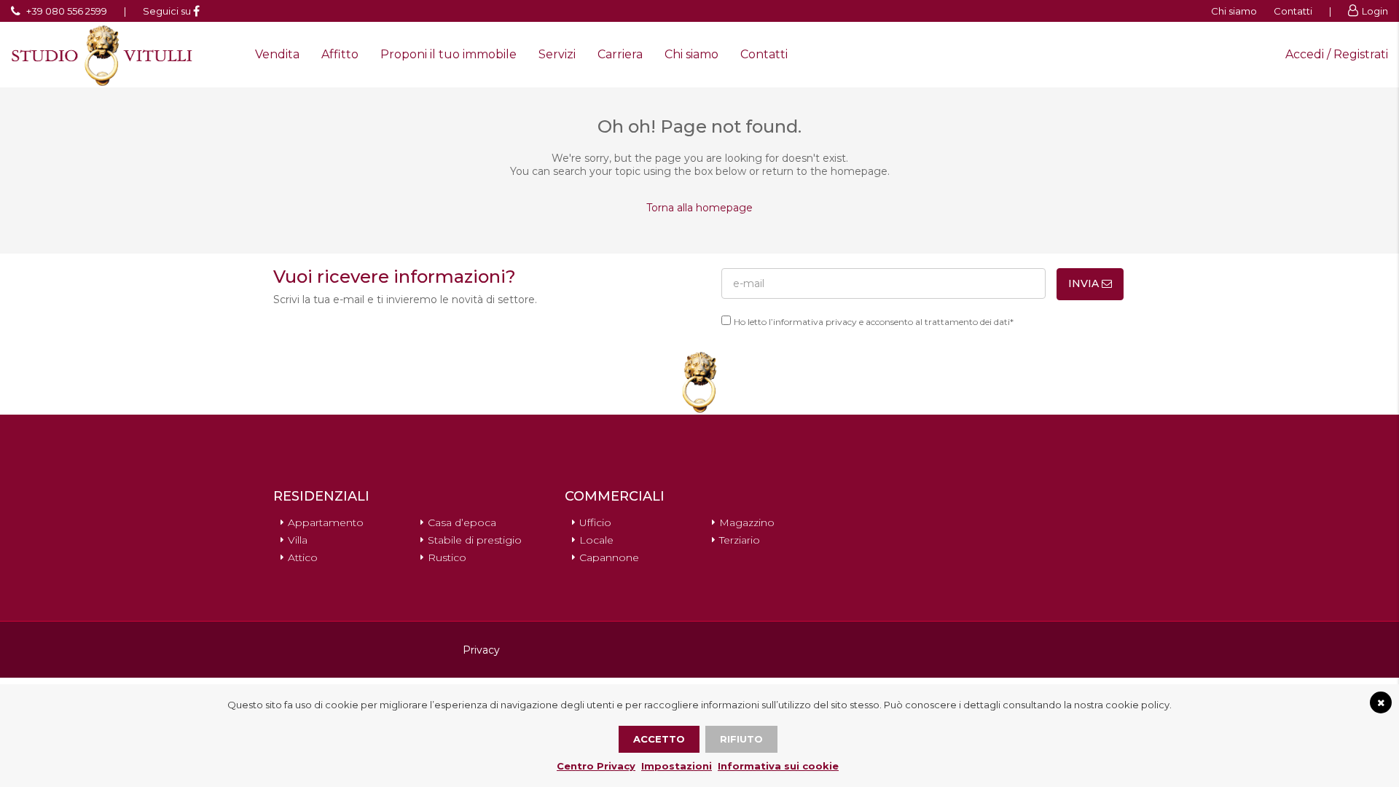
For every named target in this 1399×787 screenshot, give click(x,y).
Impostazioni (676, 766)
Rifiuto (741, 739)
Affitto (339, 54)
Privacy (481, 650)
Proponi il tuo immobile (448, 54)
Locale (596, 540)
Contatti (1293, 11)
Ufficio (595, 522)
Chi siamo (1234, 11)
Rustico (447, 557)
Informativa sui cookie (778, 766)
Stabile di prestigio (475, 540)
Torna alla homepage (699, 207)
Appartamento (326, 522)
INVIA (1085, 283)
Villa (297, 540)
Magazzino (747, 522)
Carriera (620, 54)
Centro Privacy (596, 766)
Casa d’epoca (462, 522)
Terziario (739, 540)
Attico (303, 557)
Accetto (659, 739)
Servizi (557, 54)
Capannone (609, 557)
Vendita (277, 54)
